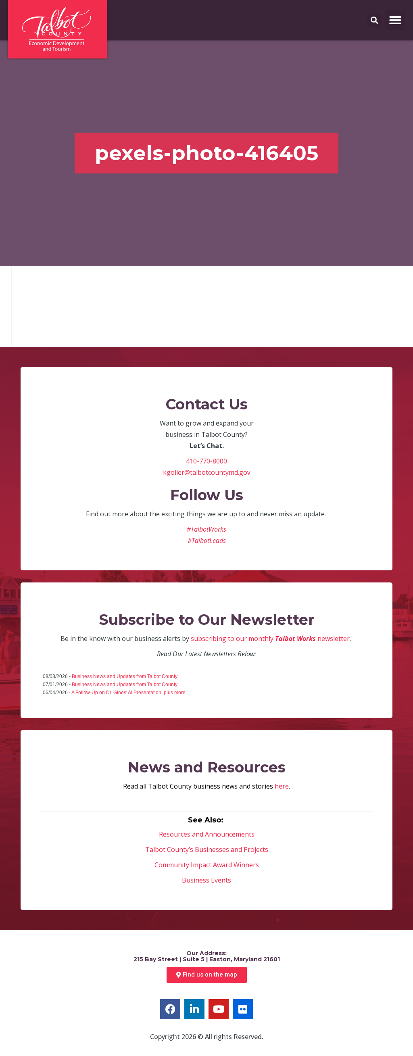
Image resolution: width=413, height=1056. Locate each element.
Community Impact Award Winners (206, 864)
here (282, 786)
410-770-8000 (206, 461)
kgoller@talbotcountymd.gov (206, 472)
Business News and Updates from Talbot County (124, 676)
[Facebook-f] (170, 1009)
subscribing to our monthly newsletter (270, 638)
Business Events (206, 880)
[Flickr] (243, 1009)
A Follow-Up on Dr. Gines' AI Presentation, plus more (128, 692)
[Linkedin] (194, 1009)
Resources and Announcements (206, 834)
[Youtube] (219, 1009)
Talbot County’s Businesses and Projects (206, 849)
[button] (395, 20)
